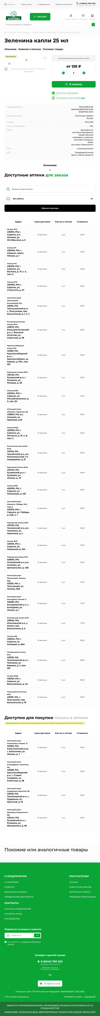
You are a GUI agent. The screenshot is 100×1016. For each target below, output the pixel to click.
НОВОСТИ (9, 887)
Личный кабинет (71, 19)
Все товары (24, 32)
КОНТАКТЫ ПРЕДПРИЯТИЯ (18, 909)
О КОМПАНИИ (11, 882)
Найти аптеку (26, 4)
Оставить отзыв (51, 983)
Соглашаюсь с (24, 943)
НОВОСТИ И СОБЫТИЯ (80, 887)
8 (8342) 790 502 (87, 3)
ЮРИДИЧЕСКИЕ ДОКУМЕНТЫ (19, 897)
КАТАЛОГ (73, 882)
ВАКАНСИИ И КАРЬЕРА (16, 892)
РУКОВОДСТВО (12, 919)
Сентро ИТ (90, 997)
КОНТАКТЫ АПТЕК (13, 914)
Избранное (83, 19)
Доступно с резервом (67, 93)
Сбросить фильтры (50, 208)
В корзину (75, 84)
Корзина (92, 19)
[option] (26, 60)
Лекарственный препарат (44, 32)
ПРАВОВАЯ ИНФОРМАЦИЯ (82, 897)
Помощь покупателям (64, 4)
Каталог (42, 17)
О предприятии (44, 4)
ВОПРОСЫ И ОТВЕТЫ (79, 892)
